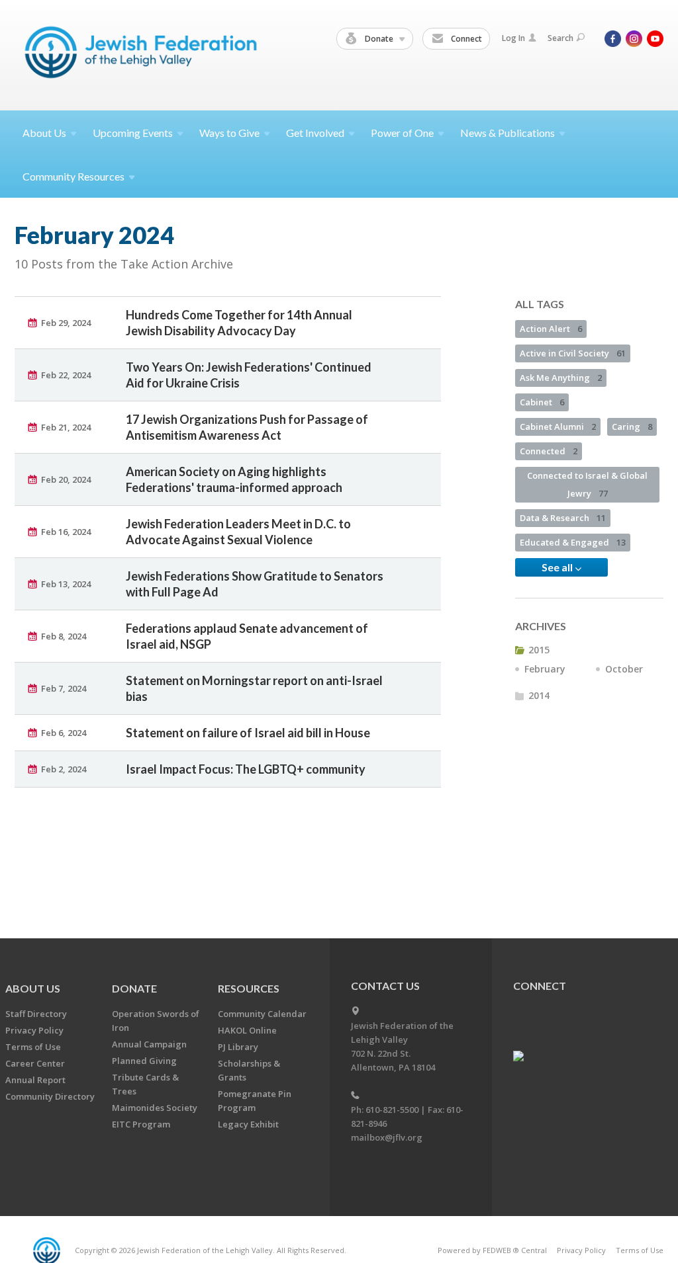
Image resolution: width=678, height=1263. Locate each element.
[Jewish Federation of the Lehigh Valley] (144, 54)
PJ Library (238, 1047)
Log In (513, 38)
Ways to (229, 132)
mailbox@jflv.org (386, 1137)
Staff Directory (36, 1014)
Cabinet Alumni (558, 426)
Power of (402, 132)
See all (558, 567)
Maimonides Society (154, 1108)
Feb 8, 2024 (63, 636)
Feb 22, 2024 (66, 375)
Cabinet (542, 402)
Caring (632, 426)
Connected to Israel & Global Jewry (587, 484)
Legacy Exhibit (248, 1124)
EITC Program (141, 1124)
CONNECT (539, 985)
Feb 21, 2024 (66, 427)
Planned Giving (144, 1061)
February (544, 669)
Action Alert (551, 329)
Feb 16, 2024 (66, 532)
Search (560, 38)
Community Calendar (262, 1014)
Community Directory (50, 1096)
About (44, 132)
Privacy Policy (34, 1030)
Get (315, 132)
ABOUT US (32, 988)
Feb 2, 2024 (63, 769)
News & (507, 132)
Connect (465, 38)
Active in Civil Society (573, 353)
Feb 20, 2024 (66, 479)
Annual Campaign (149, 1044)
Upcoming (133, 132)
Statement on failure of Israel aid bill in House (248, 732)
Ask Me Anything (561, 378)
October (624, 669)
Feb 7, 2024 (63, 688)
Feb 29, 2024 (66, 323)
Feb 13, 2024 (66, 584)
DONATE (134, 988)
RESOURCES (248, 988)
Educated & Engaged (573, 542)
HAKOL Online (247, 1030)
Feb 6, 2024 (63, 733)
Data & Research (563, 518)
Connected (548, 451)
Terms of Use (33, 1047)
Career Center (35, 1063)
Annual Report (35, 1080)
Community (73, 176)
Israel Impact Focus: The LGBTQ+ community (245, 769)
